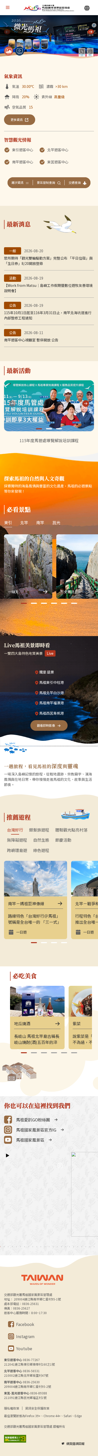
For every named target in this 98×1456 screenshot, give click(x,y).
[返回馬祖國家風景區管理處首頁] (49, 8)
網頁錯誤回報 (75, 1443)
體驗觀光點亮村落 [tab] (71, 830)
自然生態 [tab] (41, 840)
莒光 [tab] (56, 522)
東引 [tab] (8, 522)
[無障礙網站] (15, 1439)
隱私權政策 (11, 1408)
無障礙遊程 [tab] (17, 840)
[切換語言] (86, 8)
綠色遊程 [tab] (41, 850)
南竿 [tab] (40, 522)
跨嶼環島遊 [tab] (17, 850)
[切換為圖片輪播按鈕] (8, 51)
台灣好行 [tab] (15, 830)
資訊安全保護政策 (37, 1408)
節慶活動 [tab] (63, 840)
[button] (91, 31)
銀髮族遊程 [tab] (39, 830)
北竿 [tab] (24, 522)
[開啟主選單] (7, 7)
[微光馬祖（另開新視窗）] (49, 37)
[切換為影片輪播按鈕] (19, 51)
